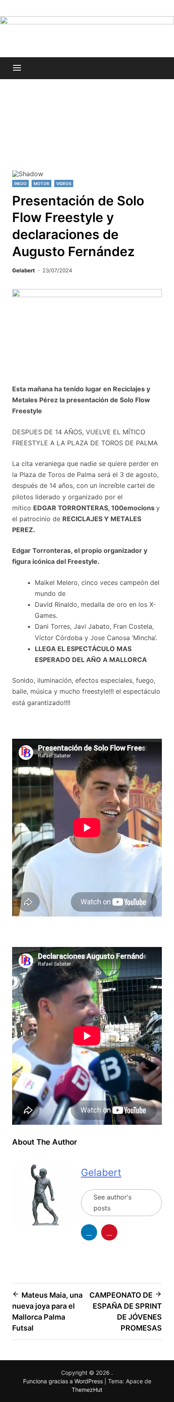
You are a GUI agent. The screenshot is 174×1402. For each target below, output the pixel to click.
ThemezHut (87, 1389)
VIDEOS (63, 183)
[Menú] (17, 68)
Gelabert (23, 270)
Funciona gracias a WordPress (63, 1381)
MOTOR (41, 183)
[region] (87, 136)
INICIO (20, 183)
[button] (21, 133)
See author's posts (112, 1202)
